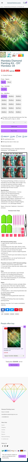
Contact (3, 429)
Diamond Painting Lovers (14, 3)
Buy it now (14, 131)
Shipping (3, 427)
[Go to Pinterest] (16, 309)
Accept (22, 456)
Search (3, 425)
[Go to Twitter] (12, 309)
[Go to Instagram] (5, 446)
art (2, 314)
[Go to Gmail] (20, 309)
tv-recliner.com (4, 439)
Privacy (3, 432)
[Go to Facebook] (3, 309)
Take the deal (14, 365)
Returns (3, 434)
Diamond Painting (5, 436)
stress (17, 314)
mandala (6, 314)
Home (2, 6)
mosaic (12, 314)
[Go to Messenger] (7, 309)
